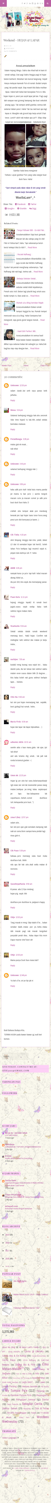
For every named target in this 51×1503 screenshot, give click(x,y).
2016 (7, 1258)
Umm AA (14, 775)
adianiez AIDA (16, 742)
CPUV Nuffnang (29, 1360)
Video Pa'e (24, 1417)
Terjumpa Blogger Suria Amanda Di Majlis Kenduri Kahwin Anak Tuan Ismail (24, 1184)
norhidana (9, 1144)
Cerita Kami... (11, 1180)
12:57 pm (24, 817)
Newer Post (6, 365)
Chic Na (14, 696)
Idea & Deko (27, 1373)
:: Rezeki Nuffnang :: (24, 254)
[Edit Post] (5, 56)
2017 (7, 1250)
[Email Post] (6, 214)
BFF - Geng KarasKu (11, 1351)
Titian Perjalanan (13, 1194)
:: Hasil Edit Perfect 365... (26, 331)
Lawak (42, 1382)
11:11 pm (24, 597)
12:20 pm (23, 385)
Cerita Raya (9, 1360)
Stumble (23, 208)
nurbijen (14, 659)
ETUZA (8, 1155)
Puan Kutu (15, 597)
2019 (7, 1234)
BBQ (44, 1347)
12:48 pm (23, 975)
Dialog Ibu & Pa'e (25, 1364)
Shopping (27, 1408)
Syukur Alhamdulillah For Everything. (19, 1158)
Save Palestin (12, 1404)
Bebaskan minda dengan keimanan (18, 1208)
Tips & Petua (42, 1408)
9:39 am (25, 721)
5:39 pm (22, 850)
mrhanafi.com (11, 1206)
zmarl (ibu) (15, 817)
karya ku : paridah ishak (16, 1132)
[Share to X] (15, 214)
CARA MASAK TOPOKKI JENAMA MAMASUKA (23, 1146)
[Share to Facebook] (18, 214)
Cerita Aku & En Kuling (14, 1355)
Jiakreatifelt (29, 1470)
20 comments (11, 51)
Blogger (44, 1468)
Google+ (11, 208)
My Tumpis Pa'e (16, 1390)
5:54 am (23, 626)
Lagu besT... (28, 1382)
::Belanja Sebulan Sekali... (26, 278)
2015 (7, 1266)
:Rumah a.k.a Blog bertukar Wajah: (30, 302)
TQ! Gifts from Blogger (16, 1412)
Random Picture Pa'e (20, 1395)
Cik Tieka (14, 534)
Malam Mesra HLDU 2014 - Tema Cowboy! (30, 1294)
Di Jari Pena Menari (21, 1468)
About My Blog (8, 1347)
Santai (45, 1399)
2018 (7, 1242)
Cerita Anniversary (39, 1356)
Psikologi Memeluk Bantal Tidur (26, 1307)
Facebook (21, 204)
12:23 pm (22, 775)
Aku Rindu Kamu (20, 1281)
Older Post (44, 365)
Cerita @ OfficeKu (34, 1351)
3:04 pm (20, 410)
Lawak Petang (9, 1386)
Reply (12, 400)
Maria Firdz (15, 721)
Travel (33, 1412)
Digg (34, 208)
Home (26, 365)
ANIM (12, 567)
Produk (4, 1395)
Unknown (14, 385)
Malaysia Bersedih (29, 1386)
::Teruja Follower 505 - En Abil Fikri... (30, 230)
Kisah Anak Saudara (10, 1382)
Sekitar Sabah (9, 1408)
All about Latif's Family (29, 1347)
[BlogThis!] (13, 214)
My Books (45, 1386)
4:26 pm (19, 567)
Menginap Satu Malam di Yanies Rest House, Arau (24, 1197)
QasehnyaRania (17, 883)
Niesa (13, 410)
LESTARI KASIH (11, 1135)
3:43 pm (23, 463)
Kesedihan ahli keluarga (21, 1378)
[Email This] (10, 214)
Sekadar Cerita (32, 1403)
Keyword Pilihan (38, 1377)
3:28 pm (26, 439)
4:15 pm (23, 534)
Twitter (33, 204)
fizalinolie (15, 626)
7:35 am (22, 659)
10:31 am (27, 742)
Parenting (41, 1391)
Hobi (17, 1374)
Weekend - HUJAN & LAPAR (21, 40)
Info (37, 1373)
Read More (32, 247)
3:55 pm (23, 484)
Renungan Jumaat (25, 1399)
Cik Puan (14, 850)
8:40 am (21, 696)
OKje (12, 917)
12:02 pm (19, 917)
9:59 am (29, 883)
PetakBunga (16, 439)
